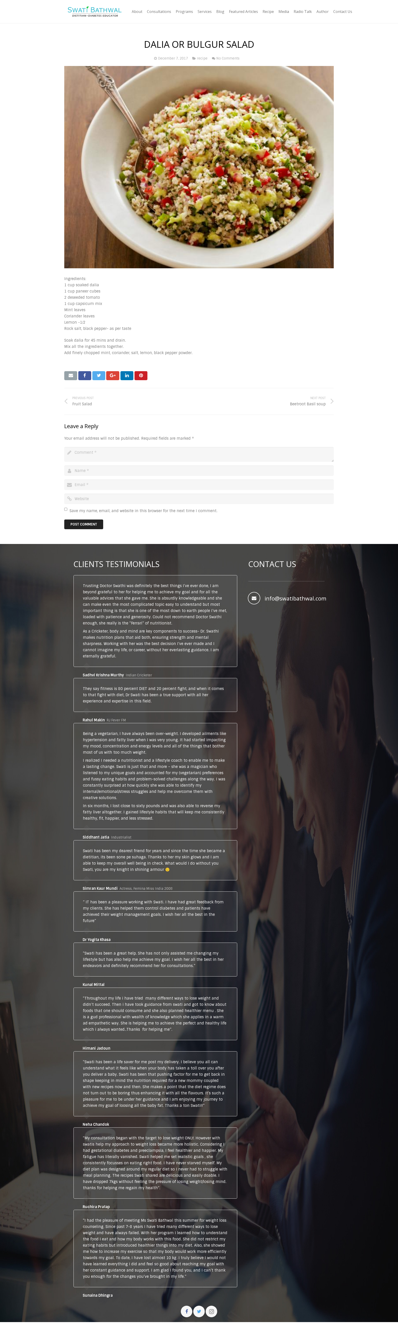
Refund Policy (276, 1327)
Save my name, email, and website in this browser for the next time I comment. (143, 510)
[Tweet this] (98, 375)
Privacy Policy (244, 1327)
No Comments (228, 58)
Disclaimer (214, 1327)
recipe (202, 58)
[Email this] (70, 375)
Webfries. (154, 1327)
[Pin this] (141, 375)
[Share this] (84, 375)
